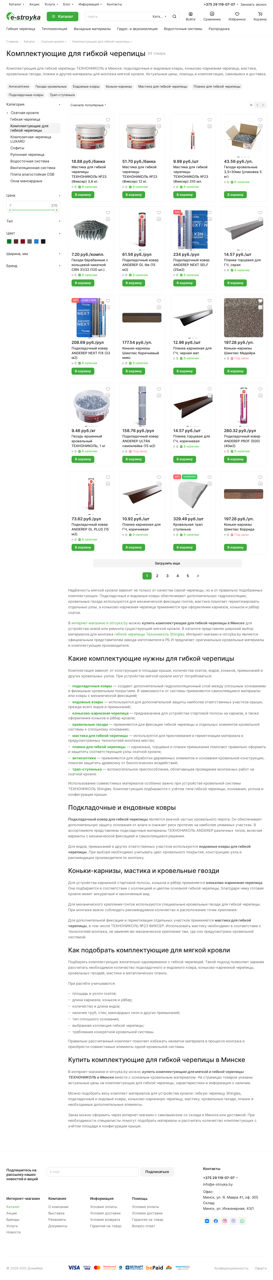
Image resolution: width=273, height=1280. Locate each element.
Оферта (261, 1268)
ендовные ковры (87, 702)
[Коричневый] (16, 241)
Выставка (56, 1213)
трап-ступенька (87, 769)
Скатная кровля (25, 113)
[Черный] (43, 241)
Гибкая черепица (25, 119)
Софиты (17, 148)
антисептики (84, 758)
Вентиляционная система (32, 168)
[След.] (198, 575)
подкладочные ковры (92, 686)
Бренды (12, 1220)
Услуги (12, 1226)
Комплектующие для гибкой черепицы (29, 128)
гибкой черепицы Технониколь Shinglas (149, 634)
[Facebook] (216, 1221)
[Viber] (233, 1221)
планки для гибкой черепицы (99, 747)
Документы (57, 1226)
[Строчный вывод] (257, 105)
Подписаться (157, 1172)
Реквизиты (57, 1220)
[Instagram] (225, 1221)
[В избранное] (108, 120)
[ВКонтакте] (207, 1221)
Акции (11, 1213)
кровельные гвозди (90, 724)
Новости (13, 1232)
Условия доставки (105, 1213)
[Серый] (29, 241)
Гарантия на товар (105, 1226)
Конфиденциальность (231, 1268)
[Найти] (174, 16)
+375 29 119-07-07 (219, 4)
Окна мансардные (26, 181)
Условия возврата (105, 1220)
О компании (58, 1207)
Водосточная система (29, 161)
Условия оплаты (103, 1207)
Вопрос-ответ (143, 1226)
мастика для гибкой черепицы (100, 736)
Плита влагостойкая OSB (32, 174)
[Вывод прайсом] (263, 105)
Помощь (139, 1198)
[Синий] (36, 241)
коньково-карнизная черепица (100, 713)
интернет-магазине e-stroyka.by (100, 623)
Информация (102, 1198)
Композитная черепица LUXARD (30, 139)
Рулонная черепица (27, 154)
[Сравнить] (108, 126)
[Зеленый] (9, 241)
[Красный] (23, 241)
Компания (57, 1198)
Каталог (13, 1207)
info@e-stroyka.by (218, 1184)
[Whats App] (242, 1221)
